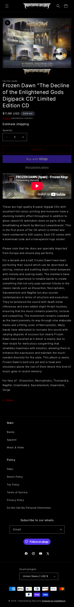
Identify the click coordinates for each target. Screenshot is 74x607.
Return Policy (15, 476)
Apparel (11, 439)
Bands (10, 431)
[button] (7, 6)
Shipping (6, 118)
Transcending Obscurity (29, 601)
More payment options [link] (37, 167)
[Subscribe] (60, 529)
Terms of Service (17, 492)
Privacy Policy (15, 500)
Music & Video (15, 447)
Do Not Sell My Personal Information (29, 507)
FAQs (10, 469)
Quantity (7, 130)
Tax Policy (13, 484)
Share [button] (9, 400)
